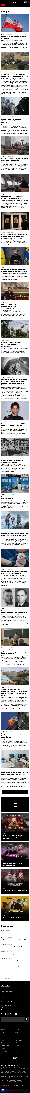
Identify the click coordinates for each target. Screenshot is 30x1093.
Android (3, 1009)
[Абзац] (15, 2)
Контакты (17, 1029)
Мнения (18, 1053)
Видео (2, 5)
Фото (2, 1032)
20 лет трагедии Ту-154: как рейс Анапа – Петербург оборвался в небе (14, 75)
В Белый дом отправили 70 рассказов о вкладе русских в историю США (12, 344)
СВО (2, 421)
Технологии (4, 1051)
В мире (3, 34)
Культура (3, 232)
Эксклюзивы (15, 5)
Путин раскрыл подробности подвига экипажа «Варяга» (12, 197)
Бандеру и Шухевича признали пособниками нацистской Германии (14, 611)
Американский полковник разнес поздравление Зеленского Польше (14, 270)
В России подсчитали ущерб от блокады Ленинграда (12, 461)
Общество (3, 458)
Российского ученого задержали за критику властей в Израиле (14, 572)
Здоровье (3, 944)
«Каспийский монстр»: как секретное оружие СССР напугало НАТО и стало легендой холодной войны (14, 692)
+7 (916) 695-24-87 (6, 994)
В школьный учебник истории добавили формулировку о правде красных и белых (14, 651)
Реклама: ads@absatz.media (8, 1001)
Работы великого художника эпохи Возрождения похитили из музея (14, 235)
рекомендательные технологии (8, 1085)
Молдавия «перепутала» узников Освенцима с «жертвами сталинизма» (13, 735)
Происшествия (4, 72)
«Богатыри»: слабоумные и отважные (11, 918)
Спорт (2, 930)
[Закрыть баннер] (27, 1090)
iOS (2, 1007)
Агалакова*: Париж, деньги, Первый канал (14, 891)
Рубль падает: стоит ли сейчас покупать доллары (12, 864)
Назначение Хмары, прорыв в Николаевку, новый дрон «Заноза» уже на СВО (14, 837)
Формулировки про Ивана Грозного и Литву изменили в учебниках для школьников (14, 774)
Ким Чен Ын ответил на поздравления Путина (9, 305)
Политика (22, 5)
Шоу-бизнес (4, 958)
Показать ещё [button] (15, 792)
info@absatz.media (6, 999)
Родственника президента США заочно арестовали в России (13, 424)
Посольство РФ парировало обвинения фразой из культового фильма (13, 120)
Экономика (19, 1043)
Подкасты (18, 1051)
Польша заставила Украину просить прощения (14, 37)
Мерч (16, 1032)
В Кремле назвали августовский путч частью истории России (14, 159)
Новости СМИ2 (6, 978)
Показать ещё (15, 966)
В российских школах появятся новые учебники (12, 497)
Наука (17, 1048)
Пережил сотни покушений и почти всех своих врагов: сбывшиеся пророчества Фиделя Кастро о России (14, 382)
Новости (8, 5)
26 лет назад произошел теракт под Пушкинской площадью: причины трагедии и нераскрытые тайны (14, 535)
